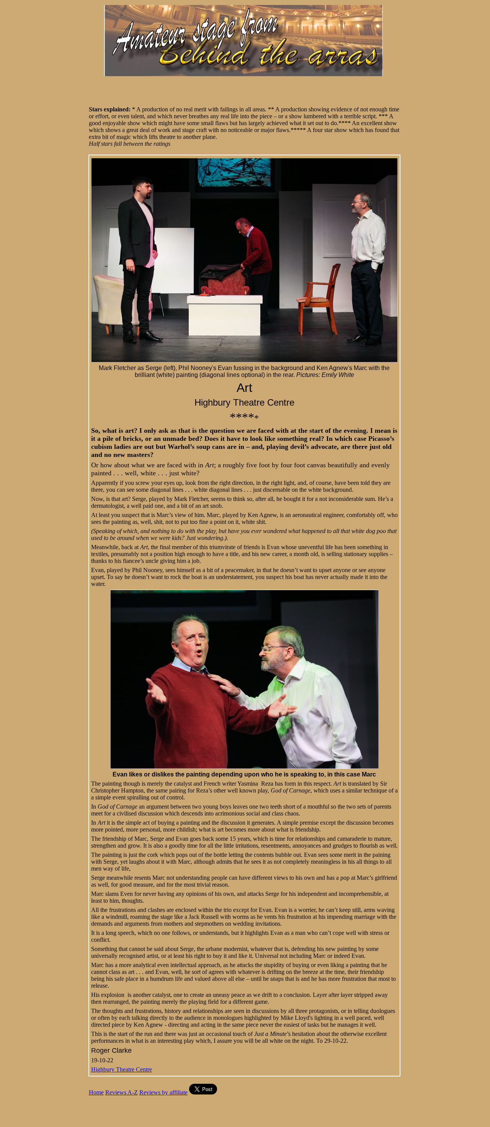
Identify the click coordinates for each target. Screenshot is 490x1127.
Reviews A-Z (121, 1092)
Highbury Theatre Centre (121, 1069)
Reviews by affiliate (163, 1092)
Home (96, 1092)
